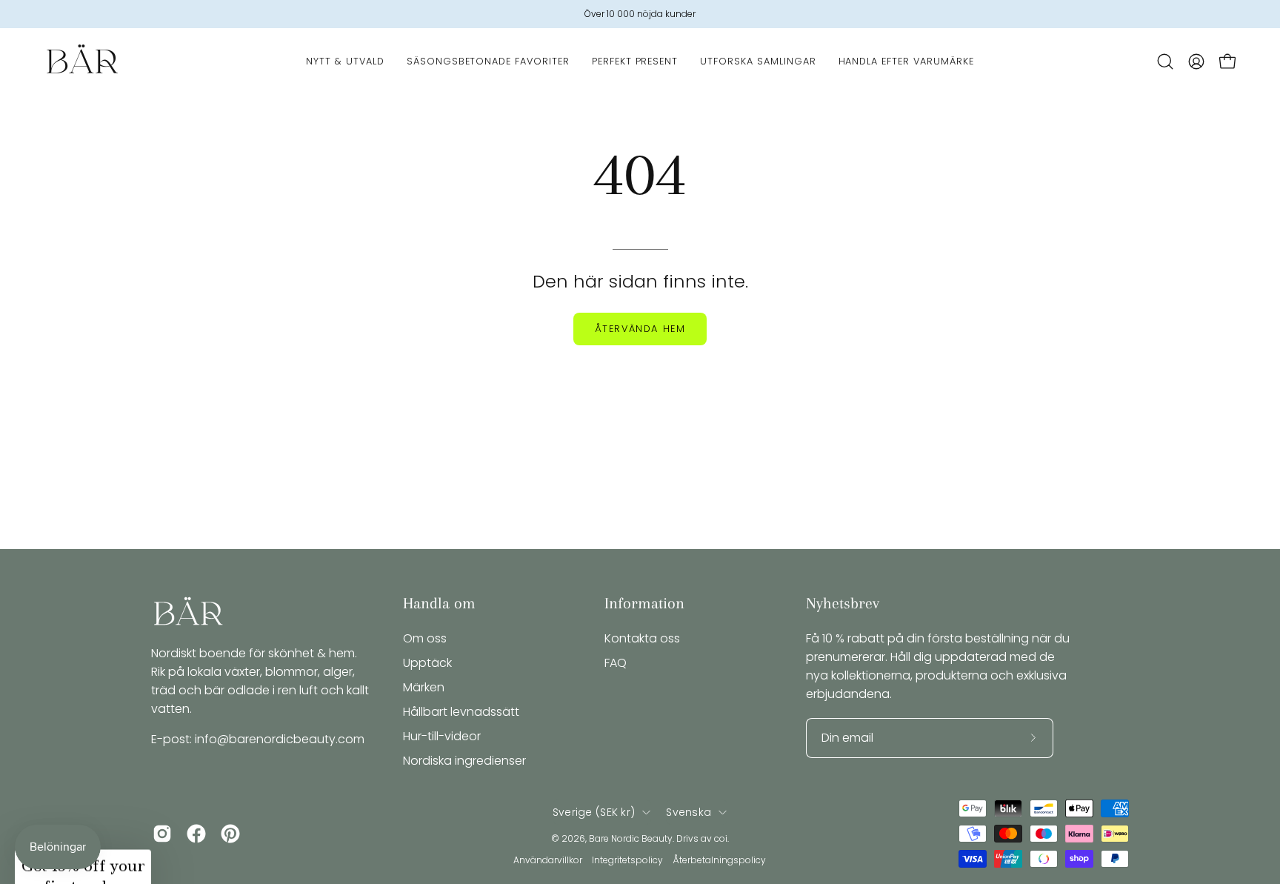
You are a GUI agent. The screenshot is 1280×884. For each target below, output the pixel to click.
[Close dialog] (915, 314)
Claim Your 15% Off (495, 540)
